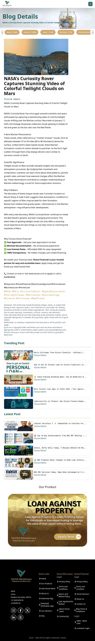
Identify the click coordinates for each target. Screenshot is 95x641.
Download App (47, 598)
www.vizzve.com (36, 273)
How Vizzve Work (48, 588)
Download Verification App (47, 604)
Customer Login (83, 628)
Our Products (46, 583)
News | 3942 (12, 32)
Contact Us (81, 604)
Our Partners (46, 611)
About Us (45, 593)
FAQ (43, 616)
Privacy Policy (64, 581)
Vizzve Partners (83, 594)
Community (64, 616)
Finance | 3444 (30, 32)
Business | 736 (66, 32)
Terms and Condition (80, 587)
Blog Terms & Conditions (81, 610)
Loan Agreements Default (66, 602)
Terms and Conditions (63, 587)
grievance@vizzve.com (57, 330)
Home (43, 578)
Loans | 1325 (48, 32)
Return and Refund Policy (64, 595)
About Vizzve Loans (64, 610)
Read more (8, 335)
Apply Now (74, 633)
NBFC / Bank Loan (82, 622)
